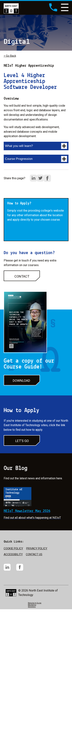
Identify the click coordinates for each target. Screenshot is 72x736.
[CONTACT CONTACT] (22, 280)
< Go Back (10, 55)
